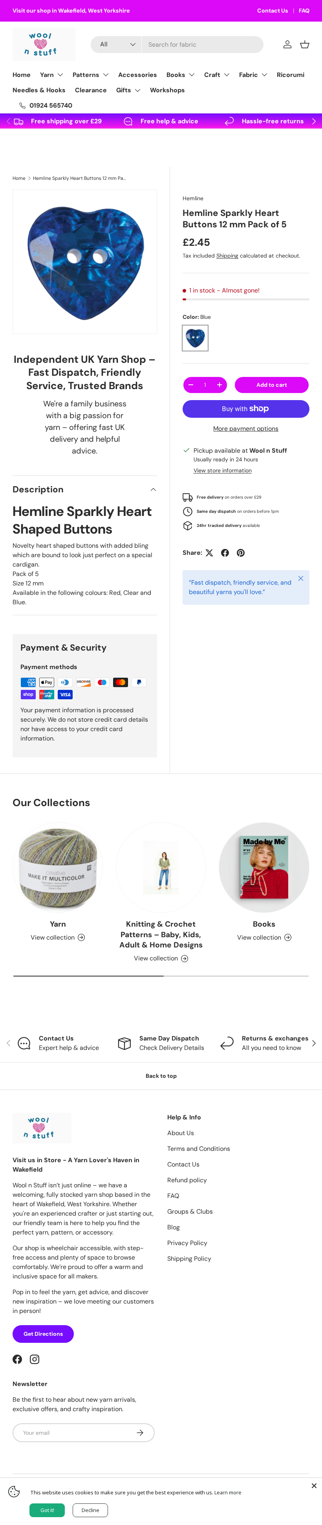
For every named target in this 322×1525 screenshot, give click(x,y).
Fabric (248, 75)
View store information (223, 470)
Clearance (91, 90)
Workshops (167, 90)
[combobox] (177, 44)
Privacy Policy (187, 1243)
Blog (173, 1227)
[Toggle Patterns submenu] (105, 74)
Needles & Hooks (39, 90)
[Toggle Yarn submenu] (60, 74)
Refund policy (187, 1180)
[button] (304, 44)
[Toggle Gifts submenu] (137, 90)
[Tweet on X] (209, 553)
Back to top (161, 1075)
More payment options (245, 428)
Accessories (137, 75)
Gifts (123, 90)
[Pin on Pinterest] (241, 553)
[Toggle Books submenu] (191, 74)
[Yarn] (58, 867)
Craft (212, 75)
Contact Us (272, 10)
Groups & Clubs (190, 1211)
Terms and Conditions (198, 1149)
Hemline (193, 198)
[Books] (264, 867)
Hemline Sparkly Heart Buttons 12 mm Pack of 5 (80, 178)
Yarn (47, 75)
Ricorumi (290, 75)
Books (175, 75)
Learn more (228, 1492)
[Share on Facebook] (225, 553)
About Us (180, 1133)
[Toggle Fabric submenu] (264, 74)
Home (22, 75)
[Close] (314, 1486)
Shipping (227, 255)
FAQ (304, 10)
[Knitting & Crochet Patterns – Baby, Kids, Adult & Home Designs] (161, 867)
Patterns (86, 75)
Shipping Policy (189, 1258)
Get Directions (43, 1333)
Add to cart (271, 384)
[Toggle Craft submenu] (226, 74)
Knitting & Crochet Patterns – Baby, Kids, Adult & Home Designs (161, 934)
